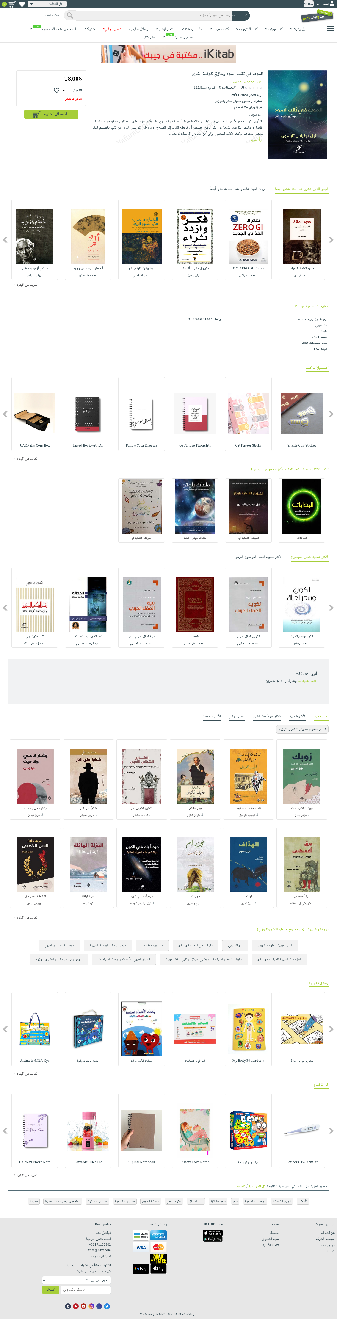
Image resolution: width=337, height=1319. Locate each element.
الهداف (249, 896)
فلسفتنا (195, 636)
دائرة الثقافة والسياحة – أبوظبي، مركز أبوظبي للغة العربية (204, 959)
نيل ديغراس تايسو (140, 903)
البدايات (302, 538)
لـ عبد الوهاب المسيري (88, 643)
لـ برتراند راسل (34, 275)
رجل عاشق (195, 808)
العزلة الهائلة (88, 896)
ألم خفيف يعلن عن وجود (88, 268)
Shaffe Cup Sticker (301, 446)
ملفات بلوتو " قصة (195, 538)
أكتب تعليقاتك (307, 681)
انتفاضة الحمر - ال (35, 896)
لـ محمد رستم (302, 643)
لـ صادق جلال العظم (35, 643)
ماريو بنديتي (87, 815)
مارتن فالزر (193, 815)
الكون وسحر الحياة (302, 636)
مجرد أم (195, 896)
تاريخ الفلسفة (282, 1201)
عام (235, 1201)
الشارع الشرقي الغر (142, 808)
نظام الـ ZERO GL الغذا (248, 268)
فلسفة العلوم (150, 1201)
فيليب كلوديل (247, 815)
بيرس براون (34, 903)
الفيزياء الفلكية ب (248, 538)
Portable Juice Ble (88, 1162)
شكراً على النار (88, 808)
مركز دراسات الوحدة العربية (108, 945)
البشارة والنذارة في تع (141, 268)
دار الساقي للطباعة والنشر (196, 945)
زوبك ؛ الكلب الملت (302, 808)
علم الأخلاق (218, 1201)
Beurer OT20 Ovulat (302, 1162)
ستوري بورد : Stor (301, 1061)
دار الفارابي (235, 945)
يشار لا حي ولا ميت (35, 808)
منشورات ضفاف (152, 945)
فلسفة (241, 1186)
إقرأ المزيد (256, 140)
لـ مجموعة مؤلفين (88, 275)
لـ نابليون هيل (195, 275)
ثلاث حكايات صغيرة (248, 808)
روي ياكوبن (194, 903)
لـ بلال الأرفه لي (141, 275)
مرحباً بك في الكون (142, 896)
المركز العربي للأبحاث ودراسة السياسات (124, 959)
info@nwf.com (99, 1250)
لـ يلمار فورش (302, 275)
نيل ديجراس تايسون (247, 81)
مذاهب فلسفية (98, 1201)
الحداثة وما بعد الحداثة (88, 636)
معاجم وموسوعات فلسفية (62, 1201)
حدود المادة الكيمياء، (302, 268)
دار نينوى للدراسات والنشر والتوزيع (59, 959)
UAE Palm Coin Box (35, 446)
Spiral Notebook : (141, 1162)
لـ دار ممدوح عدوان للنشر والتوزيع (302, 729)
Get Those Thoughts (195, 446)
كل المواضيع (257, 1186)
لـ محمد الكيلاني (248, 275)
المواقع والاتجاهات (195, 1061)
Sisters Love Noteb (195, 1162)
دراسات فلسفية (255, 1201)
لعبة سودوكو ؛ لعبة (248, 1162)
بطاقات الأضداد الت (141, 1061)
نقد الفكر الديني (34, 636)
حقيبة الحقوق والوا (88, 1061)
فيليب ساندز (140, 815)
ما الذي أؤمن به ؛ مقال (35, 268)
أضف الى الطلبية (55, 114)
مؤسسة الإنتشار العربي (59, 945)
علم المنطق (196, 1201)
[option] (302, 240)
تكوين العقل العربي (248, 636)
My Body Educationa (248, 1061)
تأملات (302, 1201)
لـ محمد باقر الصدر (195, 643)
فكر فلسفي (174, 1201)
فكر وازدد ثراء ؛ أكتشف (195, 268)
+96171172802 (100, 1245)
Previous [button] (331, 239)
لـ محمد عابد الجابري (248, 643)
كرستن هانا (87, 903)
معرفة (34, 1201)
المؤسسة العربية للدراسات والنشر (279, 959)
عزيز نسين (247, 903)
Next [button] (5, 239)
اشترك (50, 1290)
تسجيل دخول (322, 4)
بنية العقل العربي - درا (142, 636)
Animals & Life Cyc (35, 1061)
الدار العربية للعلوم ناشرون (275, 945)
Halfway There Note (34, 1162)
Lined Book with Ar (88, 446)
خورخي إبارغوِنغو (300, 903)
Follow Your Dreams (141, 446)
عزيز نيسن (300, 815)
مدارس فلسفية (125, 1201)
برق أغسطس (301, 896)
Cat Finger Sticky (248, 446)
